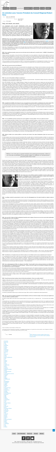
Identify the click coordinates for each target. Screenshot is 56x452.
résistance (6, 398)
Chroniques (36, 8)
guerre (5, 407)
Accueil (14, 433)
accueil (5, 356)
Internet (31, 335)
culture (5, 386)
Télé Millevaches (7, 379)
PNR (5, 343)
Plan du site (29, 433)
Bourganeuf (6, 394)
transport (5, 422)
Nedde (5, 355)
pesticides (6, 388)
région (45, 335)
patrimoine (6, 368)
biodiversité (6, 406)
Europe (31, 336)
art (4, 380)
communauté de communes (9, 373)
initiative (5, 361)
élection (5, 370)
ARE (24, 42)
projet (5, 425)
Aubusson (6, 385)
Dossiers (48, 8)
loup (5, 424)
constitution (35, 335)
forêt (5, 362)
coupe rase (6, 409)
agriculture (6, 351)
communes (6, 413)
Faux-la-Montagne (7, 387)
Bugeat (5, 421)
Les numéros (13, 8)
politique (42, 334)
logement (5, 417)
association (6, 392)
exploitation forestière (8, 369)
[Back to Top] (54, 430)
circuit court (6, 350)
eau (5, 359)
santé (5, 405)
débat (5, 412)
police (5, 358)
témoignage (6, 349)
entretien (38, 334)
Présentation (6, 8)
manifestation (6, 423)
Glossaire (36, 433)
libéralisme (35, 334)
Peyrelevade (6, 382)
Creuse (5, 346)
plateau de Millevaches (8, 357)
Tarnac (5, 400)
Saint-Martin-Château (8, 408)
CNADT (31, 334)
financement (6, 410)
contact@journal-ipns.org (37, 441)
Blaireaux (41, 433)
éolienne (5, 420)
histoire (5, 348)
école (5, 401)
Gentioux (5, 347)
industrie (5, 414)
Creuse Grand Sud (7, 393)
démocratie (6, 342)
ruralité (5, 344)
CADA (5, 396)
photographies (6, 381)
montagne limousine (7, 371)
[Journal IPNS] (5, 2)
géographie (6, 345)
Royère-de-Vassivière (8, 419)
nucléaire (5, 383)
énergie (5, 363)
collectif (5, 375)
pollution (5, 360)
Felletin (5, 397)
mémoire (5, 367)
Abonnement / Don (28, 8)
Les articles (20, 8)
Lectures (42, 8)
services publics (40, 335)
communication (6, 399)
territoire (34, 336)
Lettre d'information (21, 433)
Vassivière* (6, 374)
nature (5, 418)
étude (5, 376)
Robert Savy (47, 334)
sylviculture (6, 411)
